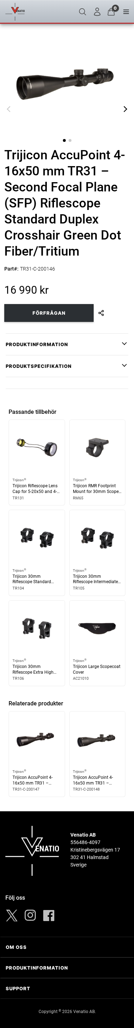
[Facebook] (49, 915)
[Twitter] (12, 915)
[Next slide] (125, 109)
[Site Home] (15, 12)
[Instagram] (30, 915)
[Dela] (101, 313)
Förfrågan (49, 313)
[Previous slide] (8, 109)
